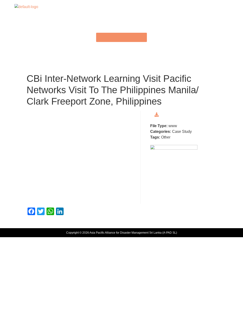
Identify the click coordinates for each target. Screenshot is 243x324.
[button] (121, 6)
